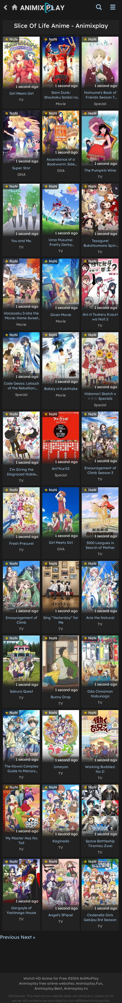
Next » (28, 937)
